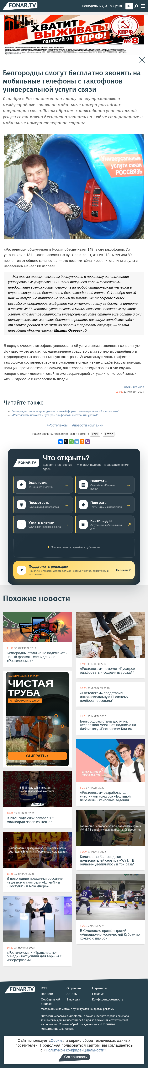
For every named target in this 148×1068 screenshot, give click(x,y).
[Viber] (87, 441)
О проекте (73, 988)
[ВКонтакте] (60, 441)
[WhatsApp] (71, 441)
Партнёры (99, 988)
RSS (44, 988)
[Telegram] (76, 441)
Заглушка (73, 999)
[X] (66, 441)
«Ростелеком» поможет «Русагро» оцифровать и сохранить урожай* (55, 415)
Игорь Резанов (134, 387)
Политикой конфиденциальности (75, 1050)
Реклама (98, 994)
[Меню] (143, 6)
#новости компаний (87, 425)
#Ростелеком (57, 425)
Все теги (47, 994)
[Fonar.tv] (20, 6)
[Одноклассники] (82, 441)
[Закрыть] (142, 60)
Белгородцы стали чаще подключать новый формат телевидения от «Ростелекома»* (65, 411)
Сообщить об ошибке (50, 1001)
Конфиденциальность (107, 999)
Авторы (71, 994)
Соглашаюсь (75, 1056)
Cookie (56, 1040)
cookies (75, 1016)
